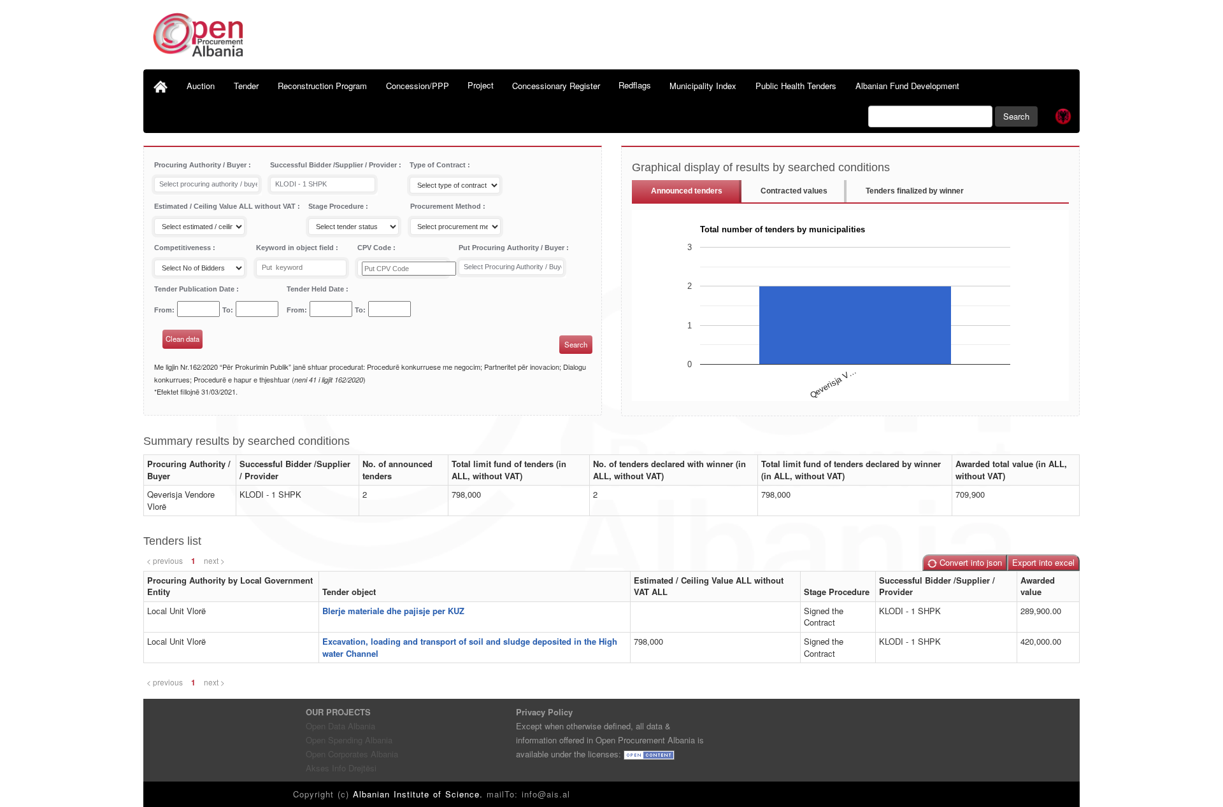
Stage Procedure (337, 206)
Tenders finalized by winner (915, 190)
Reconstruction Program (322, 86)
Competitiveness (183, 247)
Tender (246, 86)
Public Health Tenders (795, 86)
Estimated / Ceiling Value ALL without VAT (225, 206)
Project (481, 85)
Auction (201, 86)
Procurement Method (446, 206)
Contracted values (794, 190)
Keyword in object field (296, 247)
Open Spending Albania (349, 740)
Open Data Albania (340, 726)
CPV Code (375, 247)
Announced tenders (686, 190)
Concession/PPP (417, 86)
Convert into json (969, 562)
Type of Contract (439, 165)
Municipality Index (702, 86)
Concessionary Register (556, 86)
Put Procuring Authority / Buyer (512, 247)
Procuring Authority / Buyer (201, 165)
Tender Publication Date (195, 289)
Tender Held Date (316, 289)
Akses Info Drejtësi (341, 768)
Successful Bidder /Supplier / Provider (334, 165)
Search (1016, 116)
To (226, 310)
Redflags (635, 85)
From (163, 310)
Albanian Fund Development (907, 86)
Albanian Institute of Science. (420, 794)
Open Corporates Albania (352, 754)
